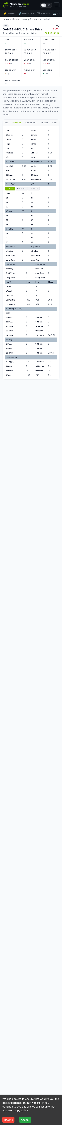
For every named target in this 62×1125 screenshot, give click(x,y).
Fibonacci (21, 188)
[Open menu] (56, 5)
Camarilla (34, 188)
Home (6, 19)
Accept (25, 1119)
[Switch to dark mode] (46, 5)
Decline (8, 1119)
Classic (10, 188)
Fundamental (31, 122)
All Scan (44, 122)
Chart (54, 122)
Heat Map (43, 13)
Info (6, 122)
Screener (9, 13)
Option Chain (26, 13)
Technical (16, 122)
